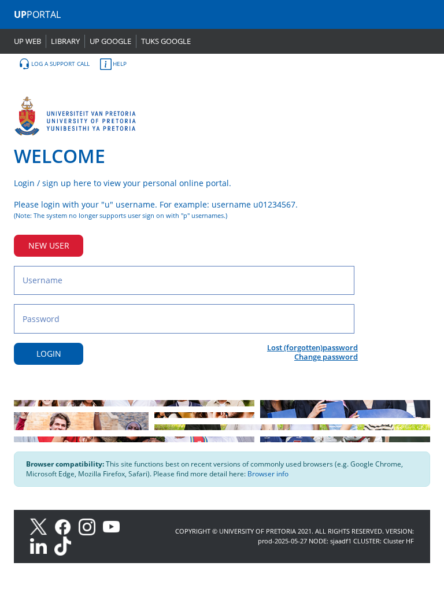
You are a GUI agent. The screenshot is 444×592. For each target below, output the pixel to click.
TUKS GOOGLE (166, 41)
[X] (41, 525)
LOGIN (48, 353)
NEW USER (48, 245)
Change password (326, 357)
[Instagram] (91, 525)
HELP (120, 64)
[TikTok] (65, 545)
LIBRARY (65, 41)
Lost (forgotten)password (312, 347)
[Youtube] (114, 525)
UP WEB (27, 41)
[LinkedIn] (41, 545)
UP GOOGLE (110, 41)
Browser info (267, 473)
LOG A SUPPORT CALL (60, 64)
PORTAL (37, 14)
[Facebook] (66, 525)
